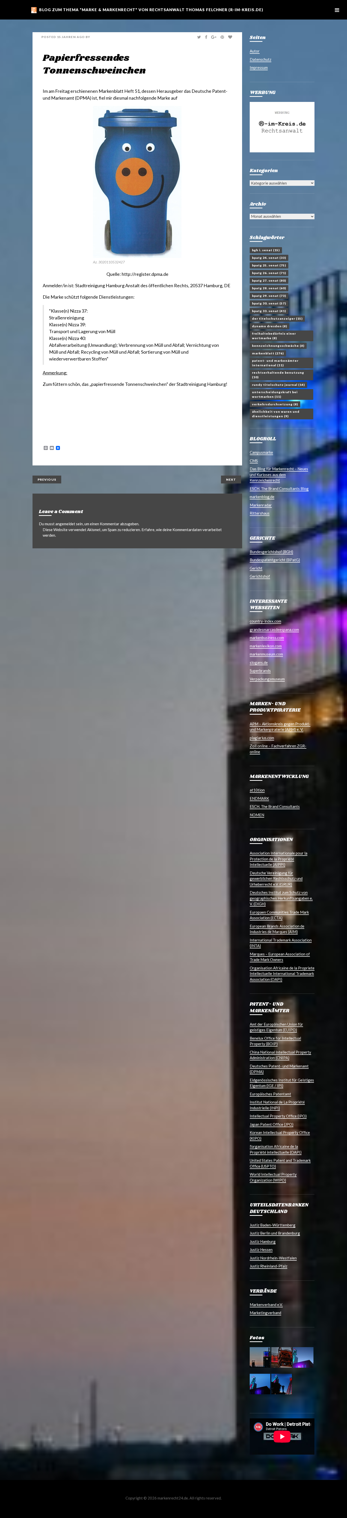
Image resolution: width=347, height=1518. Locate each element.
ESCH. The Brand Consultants (275, 806)
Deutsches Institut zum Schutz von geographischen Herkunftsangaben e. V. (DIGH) (281, 898)
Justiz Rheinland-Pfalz (268, 1266)
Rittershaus (260, 513)
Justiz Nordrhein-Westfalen (273, 1258)
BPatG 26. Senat (269, 273)
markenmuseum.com (266, 654)
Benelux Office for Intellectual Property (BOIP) (275, 1041)
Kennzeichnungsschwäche (278, 346)
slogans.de (259, 662)
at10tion (257, 790)
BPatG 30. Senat (269, 303)
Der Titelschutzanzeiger (277, 318)
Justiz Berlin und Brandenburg (275, 1233)
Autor (255, 51)
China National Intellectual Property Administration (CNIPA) (280, 1055)
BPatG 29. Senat (269, 296)
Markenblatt (268, 353)
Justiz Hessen (261, 1249)
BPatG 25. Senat (269, 265)
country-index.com (265, 621)
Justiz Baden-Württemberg (272, 1225)
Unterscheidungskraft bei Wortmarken (275, 394)
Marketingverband (265, 1312)
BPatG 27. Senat (269, 280)
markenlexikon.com (266, 646)
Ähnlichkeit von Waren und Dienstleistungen (275, 414)
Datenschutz (260, 59)
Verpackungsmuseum (267, 679)
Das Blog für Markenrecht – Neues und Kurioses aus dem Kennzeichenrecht (279, 474)
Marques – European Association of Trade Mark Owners (280, 957)
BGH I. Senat (266, 250)
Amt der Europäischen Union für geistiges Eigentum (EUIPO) (276, 1027)
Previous (47, 479)
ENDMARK (259, 798)
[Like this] (230, 37)
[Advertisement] (102, 406)
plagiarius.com (262, 737)
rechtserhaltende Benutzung (278, 375)
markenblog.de (262, 496)
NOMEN (257, 814)
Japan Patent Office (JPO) (271, 1124)
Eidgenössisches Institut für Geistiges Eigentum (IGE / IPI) (282, 1083)
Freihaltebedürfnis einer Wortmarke (274, 336)
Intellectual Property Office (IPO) (278, 1116)
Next (231, 479)
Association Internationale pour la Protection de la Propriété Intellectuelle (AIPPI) (278, 859)
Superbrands (260, 670)
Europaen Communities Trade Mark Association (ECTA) (279, 915)
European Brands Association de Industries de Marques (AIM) (277, 929)
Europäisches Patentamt (270, 1094)
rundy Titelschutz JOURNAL (278, 385)
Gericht (256, 568)
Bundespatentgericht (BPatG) (275, 559)
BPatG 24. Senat (269, 258)
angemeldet (65, 523)
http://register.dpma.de (145, 274)
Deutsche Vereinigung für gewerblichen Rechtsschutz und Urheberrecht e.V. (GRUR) (276, 879)
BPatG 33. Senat (269, 311)
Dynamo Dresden (269, 326)
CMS (254, 460)
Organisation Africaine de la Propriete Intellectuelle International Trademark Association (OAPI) (282, 974)
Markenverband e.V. (266, 1304)
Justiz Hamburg (263, 1241)
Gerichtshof (260, 576)
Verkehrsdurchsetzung (275, 404)
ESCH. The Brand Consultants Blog (279, 488)
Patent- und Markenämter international (275, 363)
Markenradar (261, 505)
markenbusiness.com (267, 637)
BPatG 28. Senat (269, 288)
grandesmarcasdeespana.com (274, 629)
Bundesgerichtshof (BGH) (271, 551)
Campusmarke (261, 452)
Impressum (259, 67)
